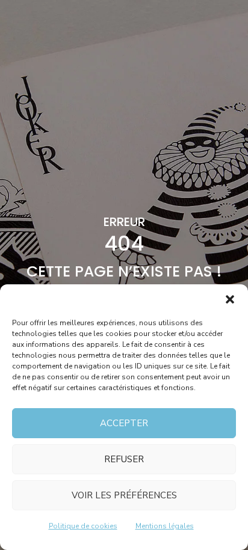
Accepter (124, 423)
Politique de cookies (83, 526)
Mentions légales (164, 526)
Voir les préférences (124, 495)
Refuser (124, 459)
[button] (230, 299)
